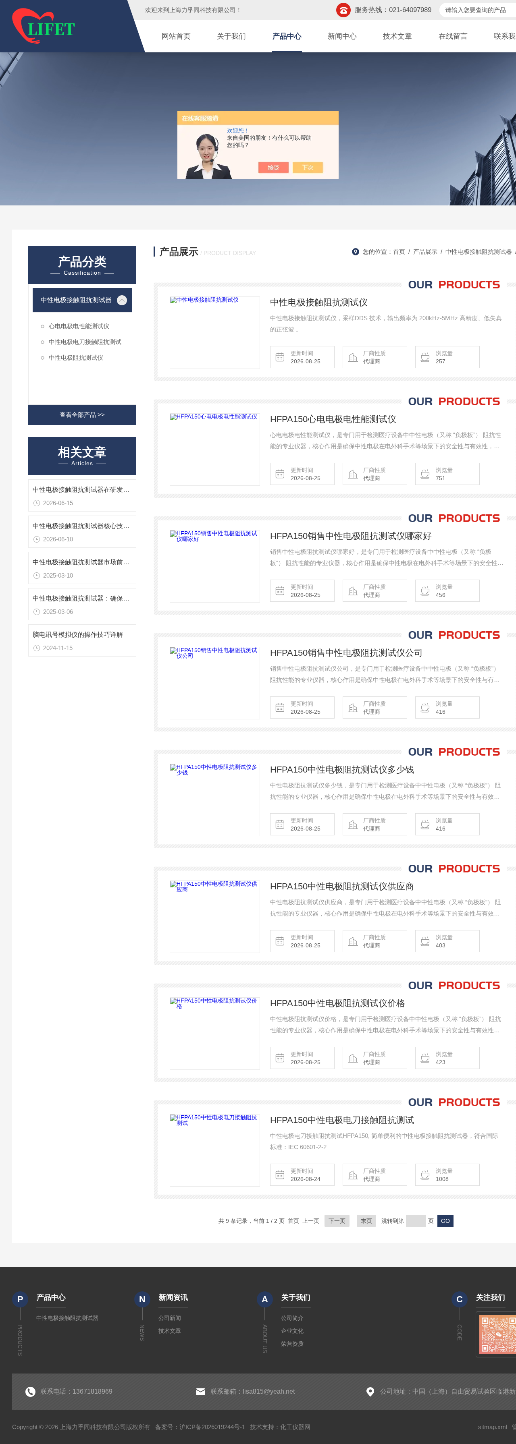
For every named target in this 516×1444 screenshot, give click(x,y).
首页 (399, 251)
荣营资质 (292, 1343)
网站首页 (176, 36)
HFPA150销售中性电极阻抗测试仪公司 (346, 653)
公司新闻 (169, 1318)
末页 (366, 1221)
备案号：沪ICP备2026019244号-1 (200, 1426)
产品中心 (287, 36)
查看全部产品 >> (82, 414)
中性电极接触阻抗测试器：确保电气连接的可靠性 (104, 598)
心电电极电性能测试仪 (79, 326)
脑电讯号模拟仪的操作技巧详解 (78, 634)
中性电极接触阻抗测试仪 (319, 302)
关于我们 (231, 36)
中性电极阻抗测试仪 (76, 357)
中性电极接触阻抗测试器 (76, 299)
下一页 (337, 1221)
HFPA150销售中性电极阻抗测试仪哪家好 (351, 536)
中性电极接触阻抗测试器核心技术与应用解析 (97, 525)
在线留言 (453, 36)
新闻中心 (342, 36)
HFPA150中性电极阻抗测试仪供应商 (342, 886)
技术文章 (397, 36)
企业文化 (292, 1331)
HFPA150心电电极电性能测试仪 (333, 419)
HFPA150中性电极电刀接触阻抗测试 (342, 1120)
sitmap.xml (492, 1426)
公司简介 (292, 1318)
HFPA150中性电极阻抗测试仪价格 (337, 1003)
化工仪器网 (295, 1426)
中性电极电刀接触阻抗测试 (85, 341)
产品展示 (425, 251)
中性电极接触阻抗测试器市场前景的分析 (91, 562)
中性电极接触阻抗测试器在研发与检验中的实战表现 (107, 489)
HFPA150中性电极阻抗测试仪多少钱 (342, 769)
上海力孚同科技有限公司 (202, 9)
